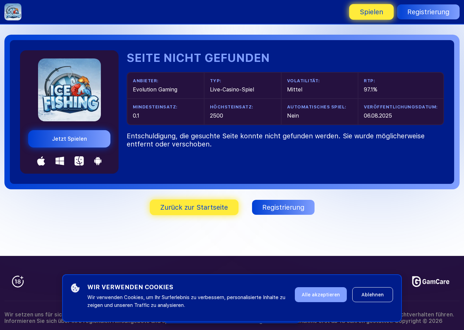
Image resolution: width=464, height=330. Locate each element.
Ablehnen (372, 294)
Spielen (371, 12)
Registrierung (428, 12)
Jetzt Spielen (69, 139)
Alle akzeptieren (321, 294)
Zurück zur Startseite (194, 207)
